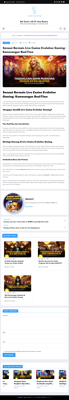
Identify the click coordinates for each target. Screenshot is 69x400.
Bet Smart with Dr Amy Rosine (34, 21)
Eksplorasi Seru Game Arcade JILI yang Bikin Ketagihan (34, 382)
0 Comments (33, 42)
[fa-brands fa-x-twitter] (57, 2)
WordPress (33, 397)
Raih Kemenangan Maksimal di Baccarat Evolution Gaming (15, 296)
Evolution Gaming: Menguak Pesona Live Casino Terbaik (14, 262)
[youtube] (64, 2)
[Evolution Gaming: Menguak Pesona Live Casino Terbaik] (17, 249)
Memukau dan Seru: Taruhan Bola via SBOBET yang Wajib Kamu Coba (26, 222)
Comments (5, 315)
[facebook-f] (55, 2)
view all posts (29, 206)
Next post (6, 225)
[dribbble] (59, 2)
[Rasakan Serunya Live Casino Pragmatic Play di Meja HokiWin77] (51, 249)
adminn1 (16, 42)
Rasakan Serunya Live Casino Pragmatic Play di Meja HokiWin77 (50, 262)
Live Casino (6, 42)
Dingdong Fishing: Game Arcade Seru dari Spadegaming (22, 228)
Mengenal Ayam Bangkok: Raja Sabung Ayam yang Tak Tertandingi (11, 382)
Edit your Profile (50, 202)
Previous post (7, 219)
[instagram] (61, 2)
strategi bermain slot (25, 169)
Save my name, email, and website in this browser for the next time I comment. (23, 351)
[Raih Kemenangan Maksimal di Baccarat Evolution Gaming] (17, 283)
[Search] (60, 28)
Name (4, 332)
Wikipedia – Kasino (49, 175)
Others (5, 371)
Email (4, 342)
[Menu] (4, 29)
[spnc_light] (64, 28)
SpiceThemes (48, 397)
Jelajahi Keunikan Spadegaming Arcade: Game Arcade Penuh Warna (57, 382)
